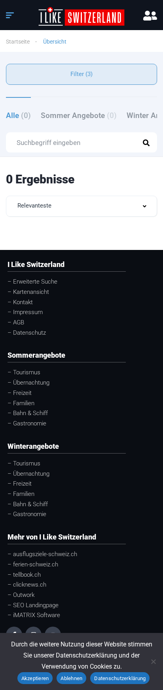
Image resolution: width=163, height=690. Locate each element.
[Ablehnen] (153, 661)
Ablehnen (71, 678)
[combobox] (81, 206)
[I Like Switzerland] (81, 16)
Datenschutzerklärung (120, 678)
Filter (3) (81, 74)
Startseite (18, 41)
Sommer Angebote (79, 115)
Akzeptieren (35, 678)
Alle (18, 115)
